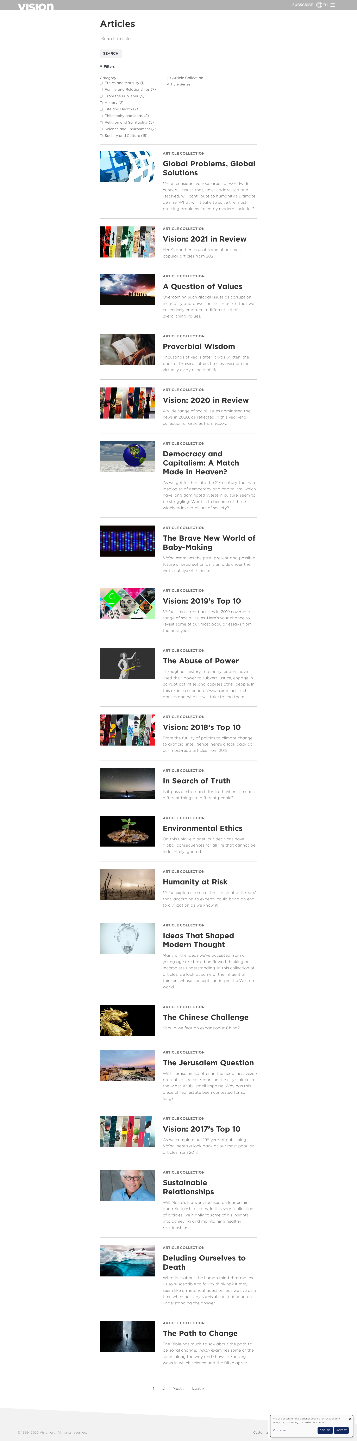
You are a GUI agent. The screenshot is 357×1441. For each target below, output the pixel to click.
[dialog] (311, 1426)
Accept (341, 1430)
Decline (325, 1430)
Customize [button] (279, 1430)
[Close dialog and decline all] (350, 1417)
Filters (109, 66)
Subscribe (302, 5)
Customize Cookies (268, 1432)
